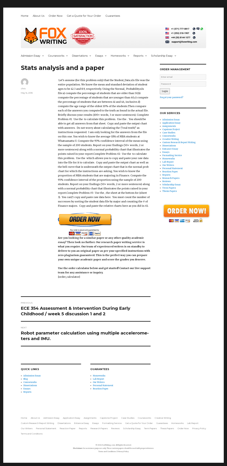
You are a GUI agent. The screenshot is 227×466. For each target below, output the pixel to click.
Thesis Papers (169, 191)
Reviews (166, 181)
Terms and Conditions (31, 433)
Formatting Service (172, 155)
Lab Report (98, 379)
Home (24, 15)
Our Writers (99, 382)
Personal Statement (103, 385)
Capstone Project (171, 129)
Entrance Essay (170, 149)
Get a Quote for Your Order (84, 15)
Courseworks (56, 55)
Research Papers (170, 178)
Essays (99, 55)
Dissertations (80, 55)
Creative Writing (170, 139)
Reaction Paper (100, 388)
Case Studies (168, 132)
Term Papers (169, 188)
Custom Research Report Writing (179, 142)
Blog (25, 379)
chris (23, 88)
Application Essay (171, 123)
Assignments (169, 126)
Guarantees (112, 15)
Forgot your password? (171, 97)
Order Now (56, 15)
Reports (138, 55)
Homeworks (118, 55)
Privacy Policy (199, 428)
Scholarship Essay (162, 55)
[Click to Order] (104, 224)
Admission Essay (30, 55)
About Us (38, 15)
